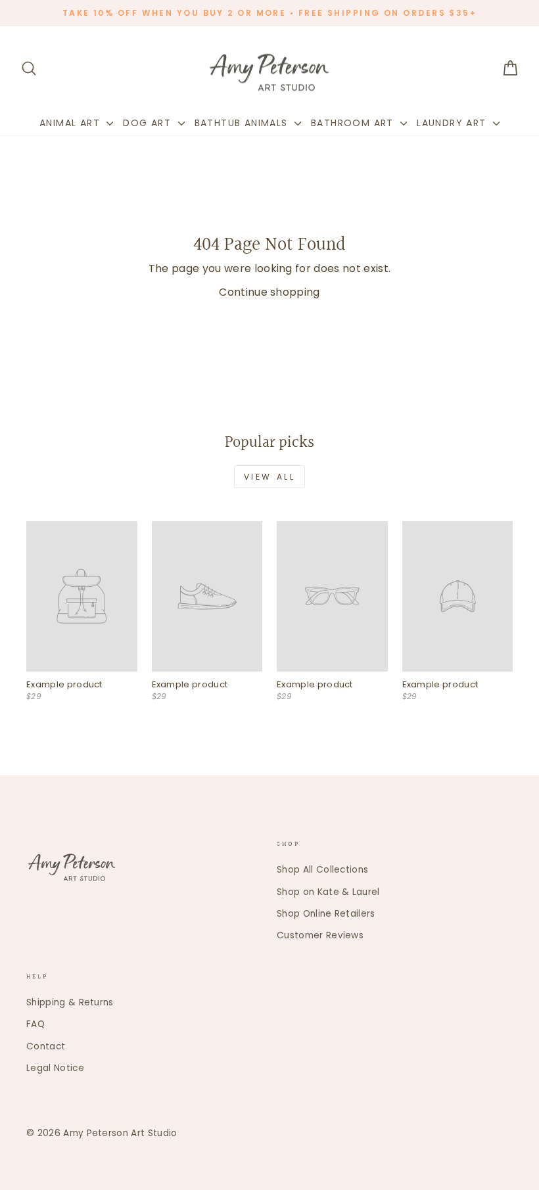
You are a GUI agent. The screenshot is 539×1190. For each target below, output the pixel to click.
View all (270, 476)
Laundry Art (453, 122)
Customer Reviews (320, 935)
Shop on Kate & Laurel (328, 892)
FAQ (35, 1024)
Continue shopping (269, 292)
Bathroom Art (354, 122)
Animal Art (71, 122)
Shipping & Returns (70, 1002)
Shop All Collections (322, 869)
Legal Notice (55, 1068)
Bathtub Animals (243, 122)
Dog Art (148, 122)
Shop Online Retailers (326, 913)
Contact (45, 1046)
